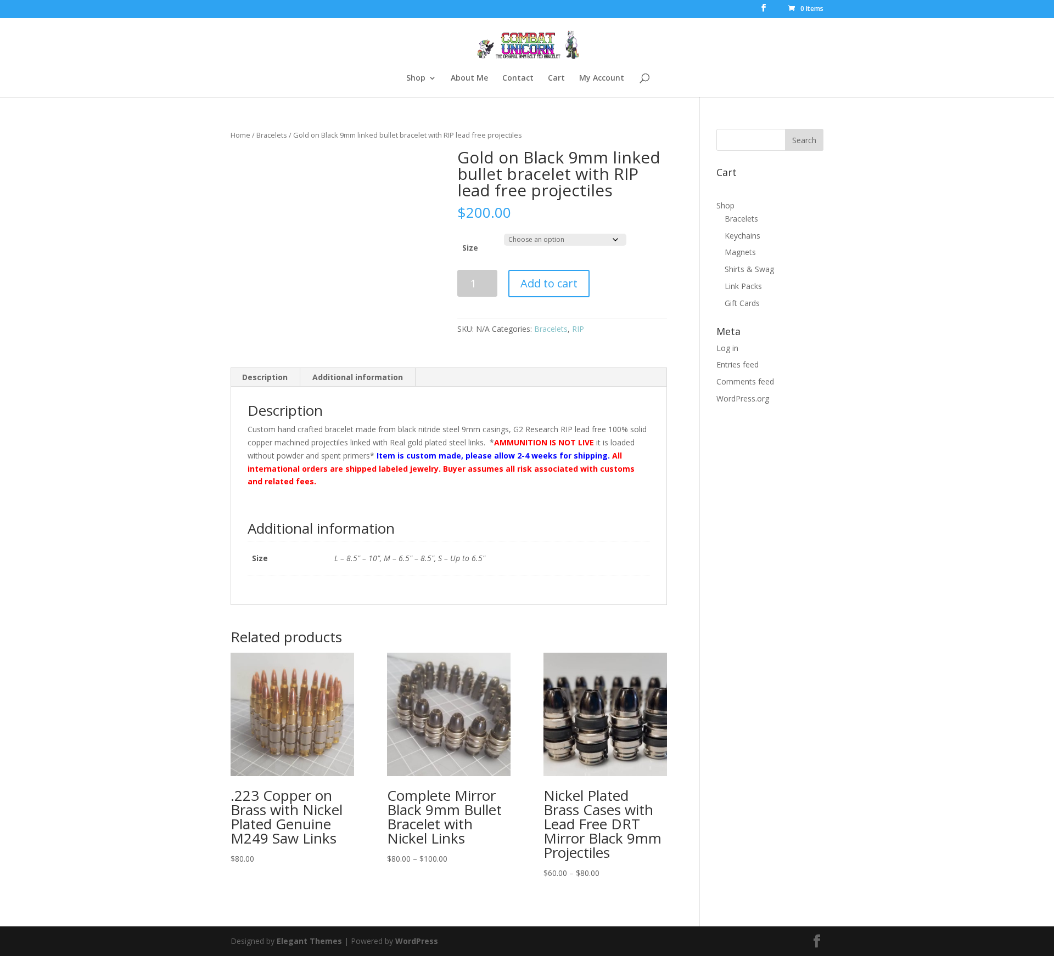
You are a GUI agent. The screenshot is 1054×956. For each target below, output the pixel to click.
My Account (601, 78)
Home (240, 135)
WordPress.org (742, 398)
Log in (727, 348)
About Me (469, 78)
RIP (578, 329)
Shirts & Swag (749, 269)
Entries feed (737, 364)
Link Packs (743, 286)
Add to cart (549, 283)
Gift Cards (742, 303)
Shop (415, 78)
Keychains (742, 235)
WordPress (416, 941)
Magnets (740, 252)
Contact (518, 78)
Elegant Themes (309, 941)
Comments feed (745, 381)
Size (470, 247)
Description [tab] (265, 377)
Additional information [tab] (357, 377)
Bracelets (271, 135)
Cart (556, 78)
